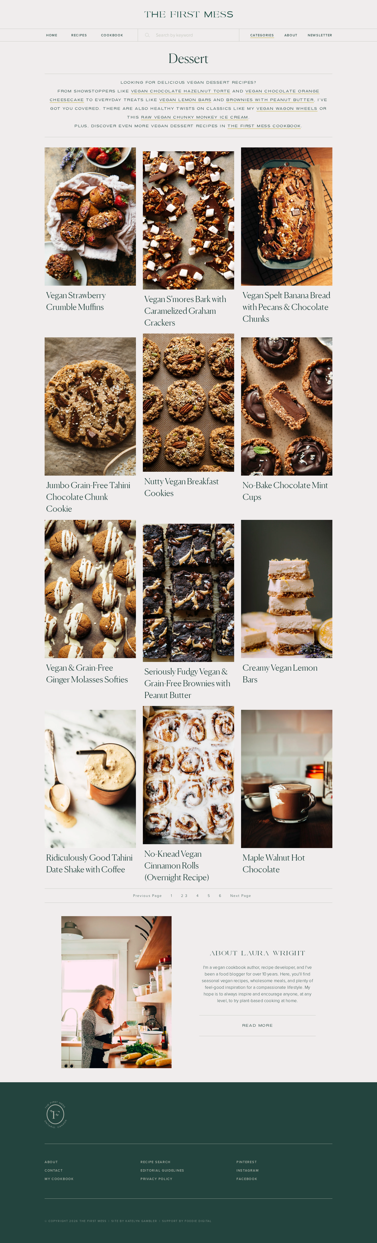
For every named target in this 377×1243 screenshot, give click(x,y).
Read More (257, 1025)
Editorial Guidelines (162, 1170)
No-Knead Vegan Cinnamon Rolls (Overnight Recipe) (176, 865)
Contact (54, 1170)
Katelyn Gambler (141, 1221)
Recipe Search (156, 1162)
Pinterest (246, 1162)
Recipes (79, 35)
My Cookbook (59, 1178)
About (291, 35)
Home (51, 35)
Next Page (240, 895)
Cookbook (112, 35)
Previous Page (147, 895)
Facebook (246, 1178)
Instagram (247, 1170)
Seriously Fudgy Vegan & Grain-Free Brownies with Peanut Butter (187, 683)
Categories (262, 35)
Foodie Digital (198, 1221)
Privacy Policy (157, 1178)
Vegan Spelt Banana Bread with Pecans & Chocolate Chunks (286, 307)
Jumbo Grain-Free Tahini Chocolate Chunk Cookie (88, 497)
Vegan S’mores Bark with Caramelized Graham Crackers (185, 311)
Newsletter (320, 35)
